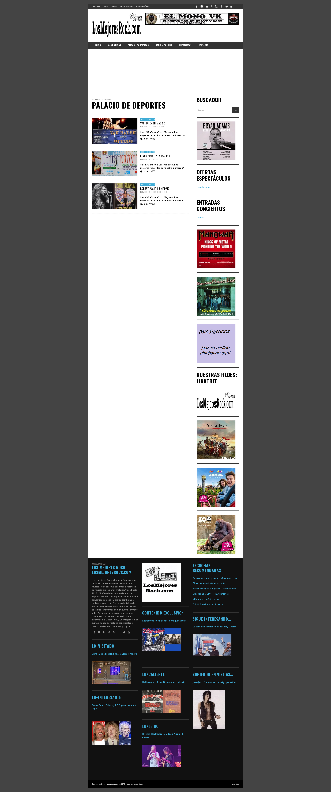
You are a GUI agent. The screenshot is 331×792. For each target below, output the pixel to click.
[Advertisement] (165, 73)
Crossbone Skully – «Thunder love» (211, 593)
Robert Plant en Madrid (155, 188)
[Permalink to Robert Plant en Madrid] (114, 195)
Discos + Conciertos (148, 119)
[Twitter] (226, 6)
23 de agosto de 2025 (156, 127)
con (154, 733)
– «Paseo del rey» (215, 578)
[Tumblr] (221, 6)
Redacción (144, 127)
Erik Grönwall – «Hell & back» (208, 604)
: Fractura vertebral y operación (214, 682)
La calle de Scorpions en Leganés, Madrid (214, 626)
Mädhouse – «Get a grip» (206, 599)
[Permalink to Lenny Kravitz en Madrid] (114, 163)
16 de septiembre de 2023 (158, 159)
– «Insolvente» (214, 588)
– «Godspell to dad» (209, 583)
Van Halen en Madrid (152, 123)
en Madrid (163, 682)
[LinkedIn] (206, 6)
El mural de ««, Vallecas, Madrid (114, 653)
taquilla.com (203, 187)
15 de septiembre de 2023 (158, 192)
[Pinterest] (211, 6)
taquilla (200, 217)
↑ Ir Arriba (234, 784)
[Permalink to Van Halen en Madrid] (114, 130)
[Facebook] (196, 6)
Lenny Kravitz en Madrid (155, 156)
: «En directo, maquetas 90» (164, 620)
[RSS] (216, 6)
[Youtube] (231, 6)
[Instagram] (201, 6)
